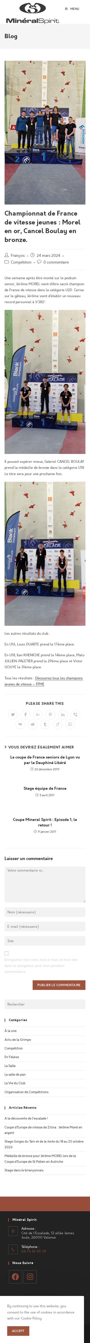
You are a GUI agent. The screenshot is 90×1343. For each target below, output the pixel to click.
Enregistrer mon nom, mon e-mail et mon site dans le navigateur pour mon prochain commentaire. (41, 966)
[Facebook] (15, 1276)
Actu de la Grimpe (18, 1040)
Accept (18, 1331)
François (18, 255)
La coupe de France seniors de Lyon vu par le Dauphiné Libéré (45, 760)
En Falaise (12, 1057)
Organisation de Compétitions (26, 1092)
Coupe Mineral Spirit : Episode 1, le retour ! (45, 822)
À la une (11, 1031)
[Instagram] (30, 1276)
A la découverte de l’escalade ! (26, 1118)
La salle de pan (15, 1074)
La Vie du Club (15, 1083)
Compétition (21, 262)
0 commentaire (56, 262)
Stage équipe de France (45, 788)
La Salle (10, 1066)
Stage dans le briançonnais (24, 1170)
